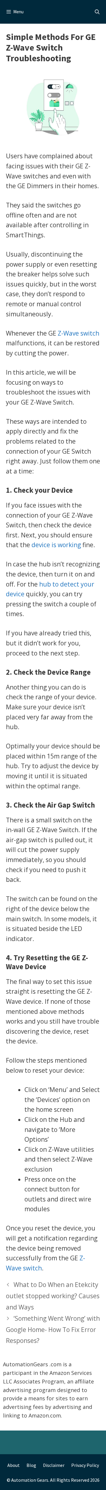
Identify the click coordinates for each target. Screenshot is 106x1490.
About (13, 1465)
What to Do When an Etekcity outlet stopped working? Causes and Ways (53, 1295)
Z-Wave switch (78, 333)
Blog (31, 1465)
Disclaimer (53, 1465)
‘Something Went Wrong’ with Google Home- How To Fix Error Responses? (53, 1329)
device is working (56, 545)
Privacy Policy (85, 1465)
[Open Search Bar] (97, 12)
